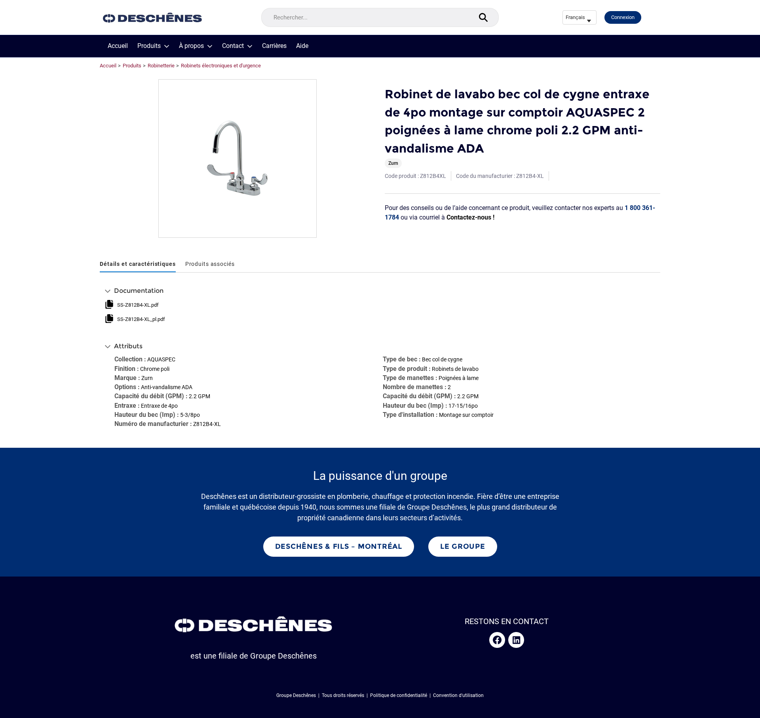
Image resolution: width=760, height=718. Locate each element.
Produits (149, 46)
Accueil (118, 46)
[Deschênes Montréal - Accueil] (152, 18)
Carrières (274, 46)
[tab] (138, 264)
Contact (233, 46)
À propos (191, 46)
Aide (302, 46)
